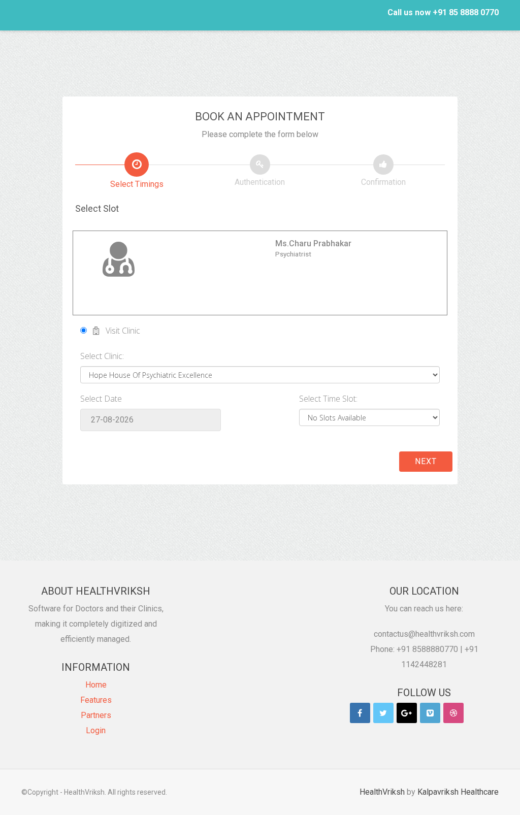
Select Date (101, 398)
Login (96, 730)
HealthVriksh (382, 792)
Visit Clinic (120, 330)
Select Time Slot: (328, 398)
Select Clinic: (102, 356)
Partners (96, 715)
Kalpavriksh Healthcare (458, 792)
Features (96, 700)
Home (96, 685)
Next (426, 461)
